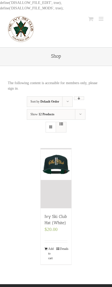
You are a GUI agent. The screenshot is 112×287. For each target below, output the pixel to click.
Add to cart (51, 253)
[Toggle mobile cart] (91, 19)
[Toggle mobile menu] (101, 19)
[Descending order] (79, 98)
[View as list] (61, 124)
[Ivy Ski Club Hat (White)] (56, 178)
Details (63, 249)
